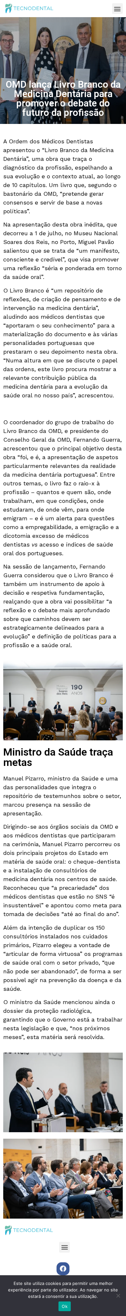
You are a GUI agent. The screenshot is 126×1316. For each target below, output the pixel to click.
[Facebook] (63, 1268)
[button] (117, 8)
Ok (65, 1306)
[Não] (118, 1295)
